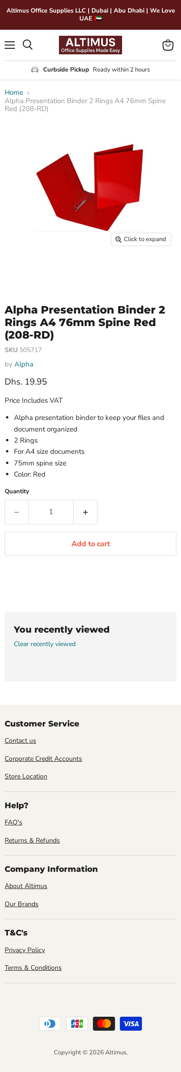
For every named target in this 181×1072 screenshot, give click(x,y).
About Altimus (26, 886)
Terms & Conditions (33, 967)
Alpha (23, 364)
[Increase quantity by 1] (85, 512)
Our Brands (22, 904)
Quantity (17, 491)
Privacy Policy (25, 950)
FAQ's (13, 822)
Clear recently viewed (45, 644)
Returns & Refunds (32, 840)
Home (14, 93)
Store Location (26, 776)
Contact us (20, 740)
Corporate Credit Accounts (43, 758)
